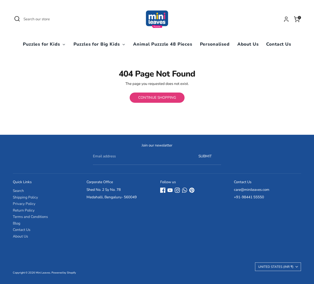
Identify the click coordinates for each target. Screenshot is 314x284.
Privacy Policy (24, 203)
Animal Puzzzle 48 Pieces (162, 44)
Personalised (215, 44)
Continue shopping (157, 97)
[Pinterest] (191, 190)
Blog (16, 223)
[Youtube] (170, 190)
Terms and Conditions (30, 216)
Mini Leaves (43, 273)
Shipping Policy (25, 197)
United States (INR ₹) (275, 267)
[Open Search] (17, 18)
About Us (248, 44)
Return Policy (24, 210)
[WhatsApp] (184, 190)
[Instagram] (177, 190)
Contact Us (278, 44)
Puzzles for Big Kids (97, 44)
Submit (205, 156)
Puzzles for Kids (42, 44)
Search (18, 190)
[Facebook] (162, 190)
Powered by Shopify (63, 273)
